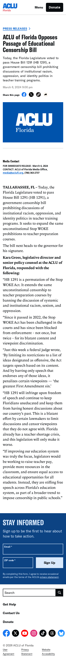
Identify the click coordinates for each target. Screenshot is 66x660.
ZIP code (9, 560)
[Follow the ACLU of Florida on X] (15, 634)
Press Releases (15, 28)
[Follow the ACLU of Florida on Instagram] (33, 634)
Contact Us (11, 613)
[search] (59, 592)
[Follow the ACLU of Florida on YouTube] (24, 634)
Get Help (9, 604)
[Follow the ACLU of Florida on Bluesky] (61, 634)
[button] (38, 95)
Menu (39, 7)
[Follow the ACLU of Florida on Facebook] (6, 634)
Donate (54, 7)
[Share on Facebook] (24, 96)
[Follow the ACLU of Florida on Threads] (52, 634)
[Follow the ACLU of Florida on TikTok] (42, 634)
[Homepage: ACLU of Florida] (15, 7)
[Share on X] (31, 96)
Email (8, 546)
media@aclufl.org (13, 172)
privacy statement (49, 577)
